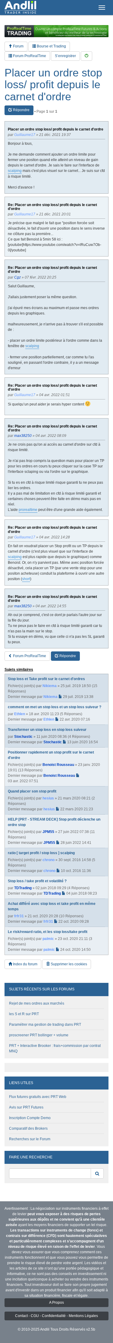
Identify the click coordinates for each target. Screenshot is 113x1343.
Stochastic (23, 736)
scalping (15, 171)
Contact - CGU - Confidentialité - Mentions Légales (56, 1316)
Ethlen (19, 714)
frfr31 (19, 916)
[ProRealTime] (56, 31)
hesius (48, 798)
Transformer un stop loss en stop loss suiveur (47, 730)
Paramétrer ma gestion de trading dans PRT (45, 1024)
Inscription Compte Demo (30, 1118)
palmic (48, 939)
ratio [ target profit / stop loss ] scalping (41, 853)
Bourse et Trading (51, 46)
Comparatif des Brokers (28, 1128)
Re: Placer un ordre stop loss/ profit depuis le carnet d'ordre (52, 207)
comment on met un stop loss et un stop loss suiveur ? (54, 707)
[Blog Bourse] (20, 7)
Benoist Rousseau (58, 765)
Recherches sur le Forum (29, 1139)
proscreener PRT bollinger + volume (38, 1035)
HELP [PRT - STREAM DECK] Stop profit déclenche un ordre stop (54, 822)
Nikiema (49, 686)
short (26, 579)
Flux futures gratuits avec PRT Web (37, 1097)
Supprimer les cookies (68, 964)
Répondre (21, 110)
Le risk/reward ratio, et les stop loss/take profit (47, 932)
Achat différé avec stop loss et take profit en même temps (52, 906)
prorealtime (28, 510)
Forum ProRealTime (29, 56)
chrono (48, 860)
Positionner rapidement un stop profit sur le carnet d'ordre (51, 755)
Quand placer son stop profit (32, 791)
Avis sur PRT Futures (26, 1107)
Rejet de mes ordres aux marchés (36, 1003)
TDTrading (23, 888)
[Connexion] (86, 56)
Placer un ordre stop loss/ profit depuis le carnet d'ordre (53, 85)
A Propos (56, 1302)
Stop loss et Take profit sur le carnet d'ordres (46, 679)
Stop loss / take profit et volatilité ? (37, 881)
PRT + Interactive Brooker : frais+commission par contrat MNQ (55, 1048)
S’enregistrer (65, 56)
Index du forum (24, 964)
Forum (18, 46)
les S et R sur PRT (24, 1014)
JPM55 (48, 832)
